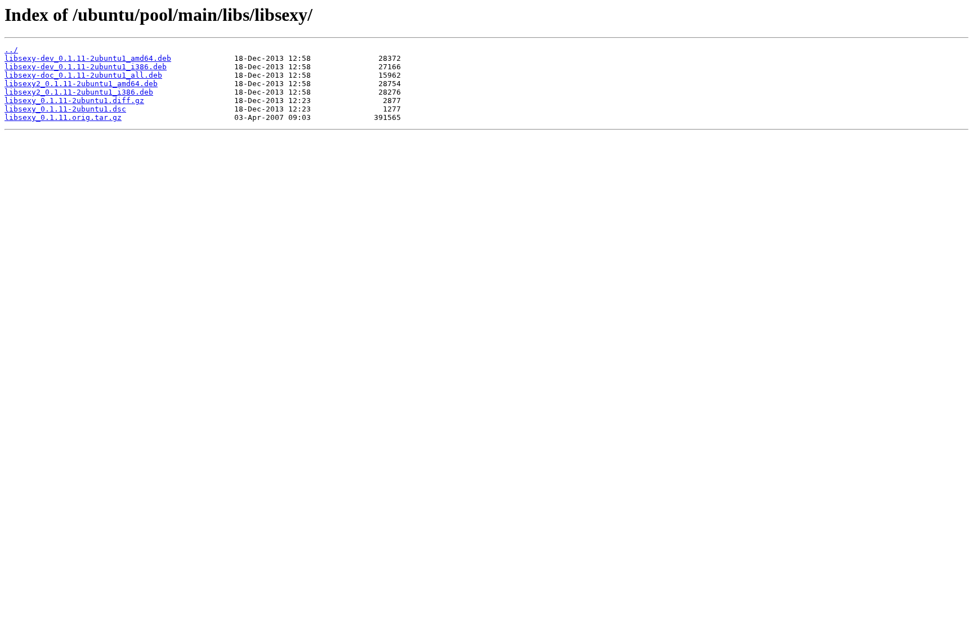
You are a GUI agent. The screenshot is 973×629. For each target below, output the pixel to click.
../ (11, 50)
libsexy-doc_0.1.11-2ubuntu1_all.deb (83, 75)
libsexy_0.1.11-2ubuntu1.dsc (65, 109)
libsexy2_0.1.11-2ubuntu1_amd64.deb (81, 83)
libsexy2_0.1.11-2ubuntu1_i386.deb (79, 92)
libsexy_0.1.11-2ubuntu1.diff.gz (74, 100)
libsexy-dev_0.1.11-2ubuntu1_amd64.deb (88, 58)
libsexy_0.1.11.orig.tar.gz (63, 117)
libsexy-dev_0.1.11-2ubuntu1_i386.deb (86, 67)
